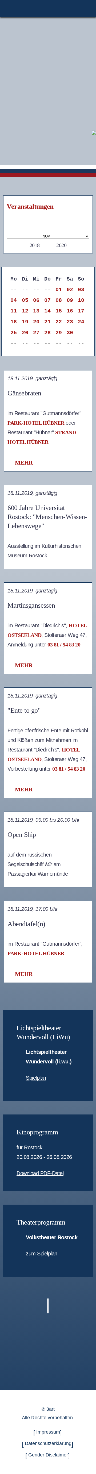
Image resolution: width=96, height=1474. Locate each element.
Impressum (48, 1432)
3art (50, 1409)
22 (58, 322)
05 (25, 300)
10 (81, 300)
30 (70, 333)
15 (58, 311)
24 (81, 322)
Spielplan (36, 1078)
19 (25, 322)
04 (13, 300)
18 (13, 322)
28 (47, 333)
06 (36, 300)
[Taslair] (94, 132)
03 (81, 290)
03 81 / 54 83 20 (63, 645)
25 (13, 333)
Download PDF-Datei (40, 1173)
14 (47, 311)
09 (70, 300)
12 (25, 311)
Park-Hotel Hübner (35, 423)
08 (58, 300)
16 (70, 311)
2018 (35, 245)
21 (47, 322)
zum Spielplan (41, 1253)
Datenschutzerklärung (48, 1443)
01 (58, 290)
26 (25, 333)
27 (36, 333)
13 (36, 311)
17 (81, 311)
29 (58, 333)
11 (13, 311)
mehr (24, 462)
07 (47, 300)
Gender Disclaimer (48, 1455)
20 (36, 322)
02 (70, 290)
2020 (61, 245)
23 (70, 322)
